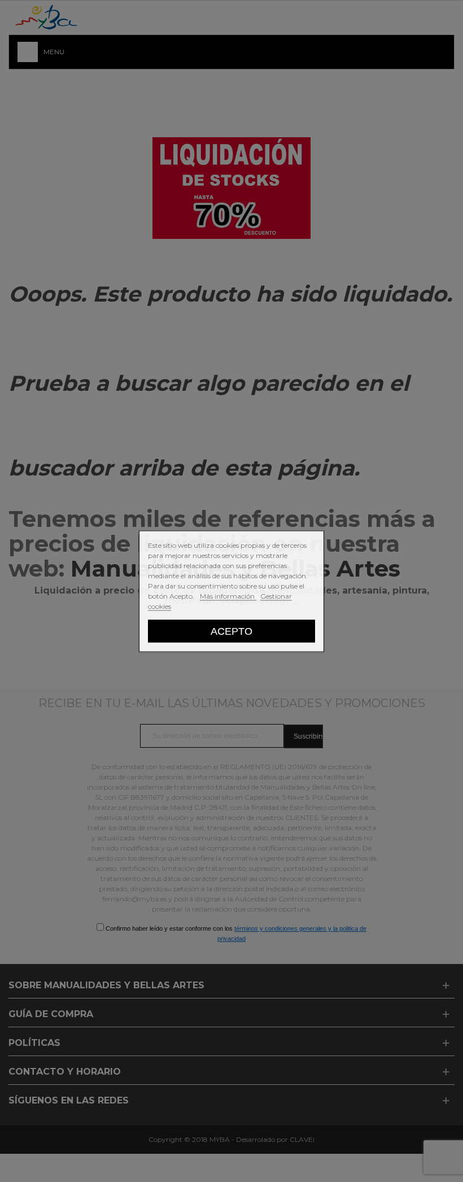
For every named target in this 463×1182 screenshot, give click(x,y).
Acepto (231, 630)
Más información (228, 595)
